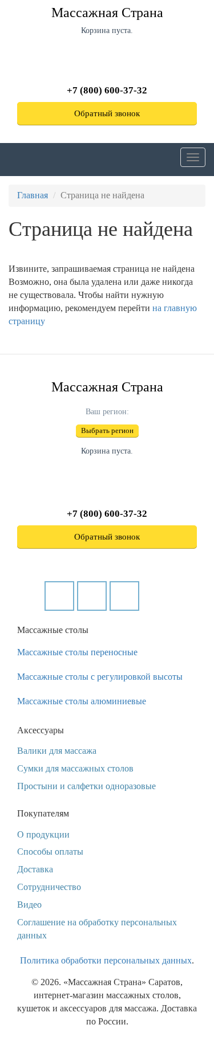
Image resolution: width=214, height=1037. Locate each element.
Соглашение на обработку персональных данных (97, 928)
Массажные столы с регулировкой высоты (100, 676)
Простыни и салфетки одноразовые (86, 786)
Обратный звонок (107, 113)
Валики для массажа (56, 751)
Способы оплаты (50, 851)
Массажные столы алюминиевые (81, 701)
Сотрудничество (49, 887)
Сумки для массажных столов (75, 768)
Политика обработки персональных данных (106, 960)
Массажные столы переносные (77, 652)
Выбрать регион (107, 430)
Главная (32, 195)
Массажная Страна (107, 12)
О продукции (43, 834)
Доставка (35, 869)
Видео (29, 904)
